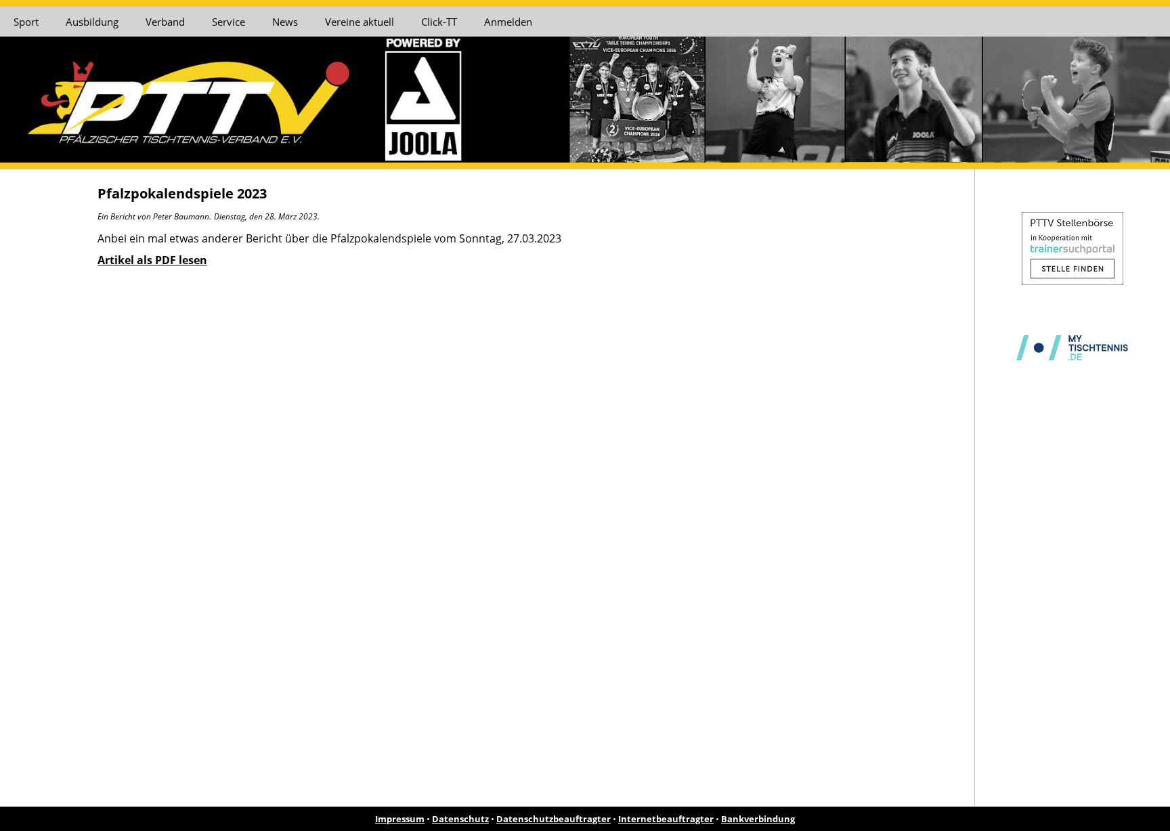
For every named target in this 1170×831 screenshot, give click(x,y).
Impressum (400, 819)
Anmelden (508, 21)
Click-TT (439, 21)
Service (228, 21)
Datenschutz (460, 819)
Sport (26, 21)
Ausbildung (92, 21)
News (285, 21)
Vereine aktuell (359, 21)
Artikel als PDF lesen (152, 260)
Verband (165, 21)
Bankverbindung (758, 819)
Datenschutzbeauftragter (553, 819)
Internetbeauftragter (666, 819)
